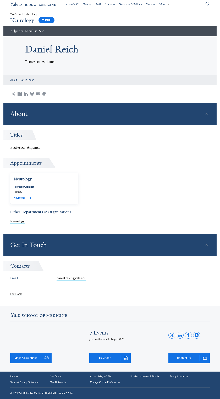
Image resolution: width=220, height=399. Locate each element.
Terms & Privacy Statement (24, 382)
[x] (171, 335)
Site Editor (55, 376)
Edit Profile (16, 294)
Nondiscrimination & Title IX (144, 376)
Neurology (22, 20)
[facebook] (188, 335)
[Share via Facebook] (20, 94)
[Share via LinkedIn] (26, 94)
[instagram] (196, 335)
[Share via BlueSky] (32, 94)
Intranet (14, 376)
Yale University (58, 382)
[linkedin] (180, 335)
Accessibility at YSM (100, 376)
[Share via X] (13, 94)
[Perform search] (208, 4)
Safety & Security (179, 376)
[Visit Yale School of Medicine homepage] (38, 316)
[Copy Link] (207, 114)
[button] (110, 31)
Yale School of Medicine (23, 14)
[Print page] (44, 94)
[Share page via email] (38, 94)
